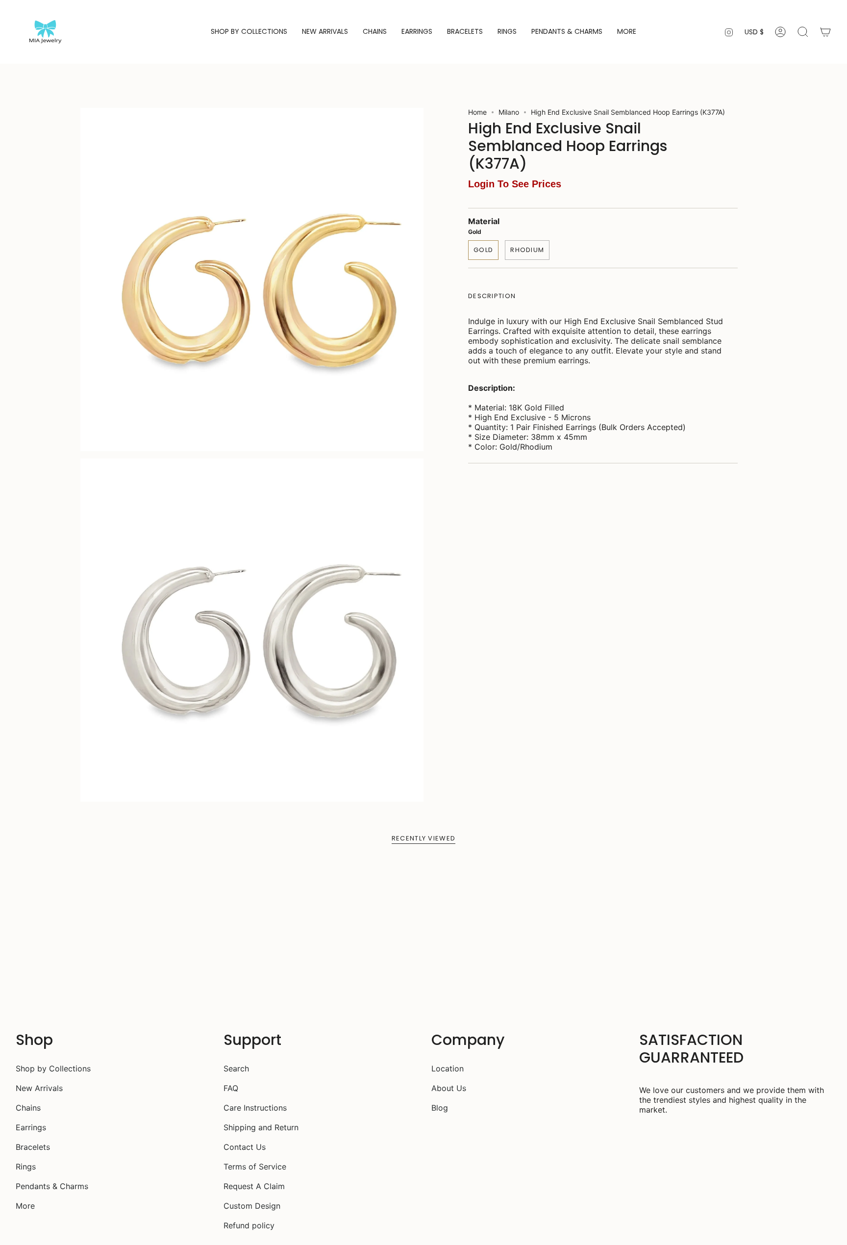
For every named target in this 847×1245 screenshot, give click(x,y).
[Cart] (825, 32)
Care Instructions (255, 1108)
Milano (508, 112)
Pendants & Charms (52, 1186)
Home (477, 112)
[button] (249, 31)
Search (236, 1068)
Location (447, 1068)
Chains (28, 1108)
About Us (448, 1088)
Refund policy (249, 1225)
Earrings (31, 1127)
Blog (439, 1108)
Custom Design (252, 1206)
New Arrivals (39, 1088)
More (25, 1206)
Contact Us (245, 1147)
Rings (26, 1166)
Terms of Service (255, 1166)
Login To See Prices (514, 183)
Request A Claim (254, 1186)
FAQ (231, 1088)
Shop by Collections (53, 1068)
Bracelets (33, 1147)
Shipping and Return (261, 1127)
